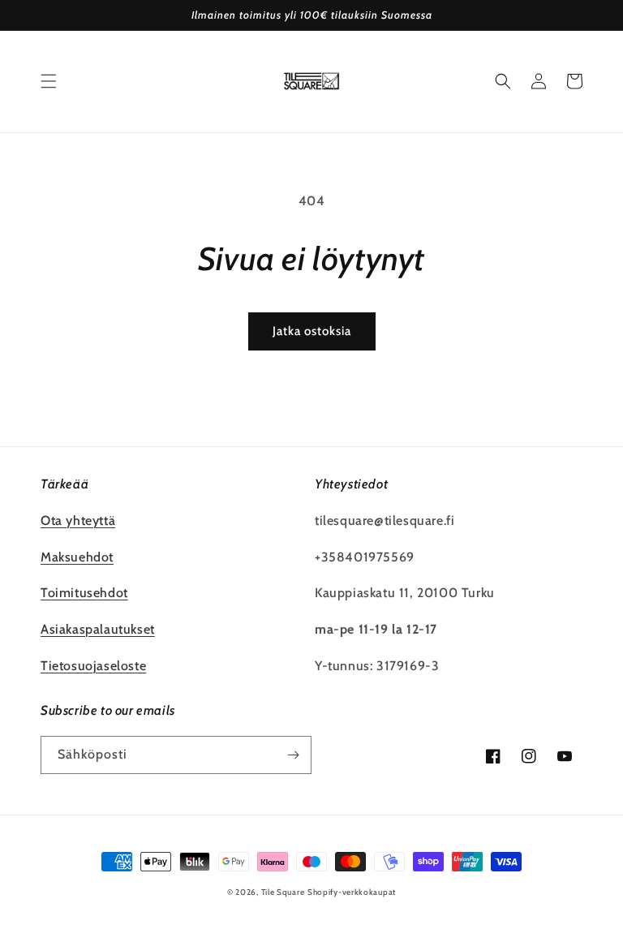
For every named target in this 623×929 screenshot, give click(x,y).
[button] (49, 81)
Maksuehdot (77, 557)
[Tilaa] (293, 755)
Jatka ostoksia (312, 331)
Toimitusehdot (84, 592)
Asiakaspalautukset (98, 629)
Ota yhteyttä (78, 520)
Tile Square (283, 892)
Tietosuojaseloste (93, 665)
